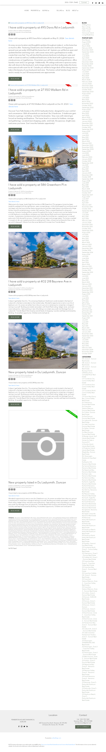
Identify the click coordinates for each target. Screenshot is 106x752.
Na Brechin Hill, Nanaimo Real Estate (20, 525)
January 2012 (86, 308)
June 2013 (85, 278)
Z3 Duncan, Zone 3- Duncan (44, 537)
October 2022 (86, 105)
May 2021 (85, 137)
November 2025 (87, 50)
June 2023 (85, 97)
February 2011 (86, 330)
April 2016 (85, 218)
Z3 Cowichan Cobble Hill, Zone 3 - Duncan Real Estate (41, 534)
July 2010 (85, 340)
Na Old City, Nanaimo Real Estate (16, 528)
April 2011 (85, 326)
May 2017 (85, 201)
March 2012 (86, 304)
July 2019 (85, 165)
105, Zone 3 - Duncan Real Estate (22, 517)
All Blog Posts (86, 25)
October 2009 (87, 353)
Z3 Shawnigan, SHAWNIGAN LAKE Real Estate (88, 642)
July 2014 (85, 256)
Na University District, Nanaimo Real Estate (24, 529)
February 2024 (87, 82)
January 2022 (87, 121)
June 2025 (85, 56)
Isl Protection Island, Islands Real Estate (35, 524)
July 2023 (85, 95)
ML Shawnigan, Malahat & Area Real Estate (89, 458)
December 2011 (87, 310)
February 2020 (87, 157)
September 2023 (88, 91)
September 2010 (87, 336)
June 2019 (85, 167)
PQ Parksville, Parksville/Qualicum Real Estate (89, 525)
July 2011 (85, 320)
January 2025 (87, 60)
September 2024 (88, 68)
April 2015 (85, 240)
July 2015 (85, 234)
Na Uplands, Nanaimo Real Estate (42, 529)
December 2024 (87, 62)
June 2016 (85, 215)
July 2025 (85, 54)
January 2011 (86, 332)
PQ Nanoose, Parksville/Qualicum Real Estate (89, 519)
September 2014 (87, 252)
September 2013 (87, 272)
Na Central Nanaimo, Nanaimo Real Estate (39, 525)
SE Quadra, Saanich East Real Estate (40, 532)
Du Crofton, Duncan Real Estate (21, 521)
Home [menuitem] (26, 10)
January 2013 (86, 286)
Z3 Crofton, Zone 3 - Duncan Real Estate (59, 536)
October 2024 (86, 66)
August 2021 (86, 131)
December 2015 (87, 224)
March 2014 (86, 264)
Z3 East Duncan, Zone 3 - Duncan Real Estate (40, 538)
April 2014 (85, 262)
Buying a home (65, 517)
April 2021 (85, 139)
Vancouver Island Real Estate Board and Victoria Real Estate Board (58, 744)
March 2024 (86, 79)
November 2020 (87, 147)
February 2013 (87, 284)
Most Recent (86, 40)
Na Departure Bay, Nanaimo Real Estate (58, 525)
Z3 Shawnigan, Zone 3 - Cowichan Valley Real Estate (24, 541)
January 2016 (86, 222)
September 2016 (87, 211)
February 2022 (87, 119)
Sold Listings (86, 31)
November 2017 (87, 191)
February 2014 (87, 266)
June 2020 (85, 155)
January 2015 (86, 246)
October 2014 (86, 250)
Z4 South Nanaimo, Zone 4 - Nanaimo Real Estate (19, 544)
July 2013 (85, 276)
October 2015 (86, 228)
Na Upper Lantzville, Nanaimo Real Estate (59, 529)
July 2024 (85, 72)
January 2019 (86, 173)
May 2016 (85, 216)
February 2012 (87, 306)
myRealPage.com (56, 738)
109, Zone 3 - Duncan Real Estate (54, 517)
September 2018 (87, 179)
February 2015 (87, 244)
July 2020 (85, 153)
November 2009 (87, 351)
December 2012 (87, 288)
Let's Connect (83, 727)
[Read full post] (43, 24)
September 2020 (88, 149)
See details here (13, 201)
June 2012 (85, 298)
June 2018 (85, 183)
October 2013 (86, 270)
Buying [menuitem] (45, 10)
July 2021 (85, 133)
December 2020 (87, 145)
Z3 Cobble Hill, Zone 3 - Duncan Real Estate (38, 533)
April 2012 (85, 302)
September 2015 (87, 230)
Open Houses (86, 29)
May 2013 (85, 280)
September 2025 (88, 52)
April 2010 (85, 345)
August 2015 (86, 232)
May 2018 (85, 185)
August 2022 (86, 109)
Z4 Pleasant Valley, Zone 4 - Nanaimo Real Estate (65, 542)
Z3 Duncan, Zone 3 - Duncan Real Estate (28, 537)
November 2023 (87, 87)
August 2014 (86, 254)
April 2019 (85, 171)
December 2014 (87, 248)
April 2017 (85, 203)
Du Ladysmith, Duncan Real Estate (22, 32)
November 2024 (87, 64)
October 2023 (86, 89)
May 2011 (85, 324)
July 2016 (85, 212)
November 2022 (87, 103)
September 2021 (87, 129)
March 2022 (86, 117)
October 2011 (86, 314)
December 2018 (87, 175)
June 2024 (85, 74)
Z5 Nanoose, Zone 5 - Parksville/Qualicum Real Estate (44, 544)
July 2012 (85, 296)
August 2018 (86, 181)
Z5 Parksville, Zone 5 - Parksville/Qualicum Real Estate (89, 690)
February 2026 (87, 48)
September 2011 (87, 316)
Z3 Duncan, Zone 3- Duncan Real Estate (61, 537)
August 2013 (86, 274)
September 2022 (88, 107)
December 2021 (87, 123)
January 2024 (87, 84)
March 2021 (86, 141)
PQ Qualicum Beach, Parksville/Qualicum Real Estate (89, 531)
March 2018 (86, 189)
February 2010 (87, 347)
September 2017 (87, 195)
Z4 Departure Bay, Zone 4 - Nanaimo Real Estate (42, 542)
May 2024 (85, 76)
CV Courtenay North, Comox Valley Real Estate (89, 392)
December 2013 (87, 268)
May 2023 (85, 99)
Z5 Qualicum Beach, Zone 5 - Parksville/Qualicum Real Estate (28, 545)
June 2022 (85, 111)
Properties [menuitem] (35, 10)
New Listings (86, 27)
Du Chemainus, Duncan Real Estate (49, 520)
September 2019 (87, 163)
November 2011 (87, 312)
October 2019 (86, 161)
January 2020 (87, 159)
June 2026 (85, 44)
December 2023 (87, 85)
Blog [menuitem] (68, 10)
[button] (92, 3)
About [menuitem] (74, 10)
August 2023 (86, 93)
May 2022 (85, 113)
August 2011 (86, 318)
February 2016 (87, 220)
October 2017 (86, 193)
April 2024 (85, 78)
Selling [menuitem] (59, 10)
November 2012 (87, 290)
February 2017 (86, 205)
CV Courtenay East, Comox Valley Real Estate (52, 519)
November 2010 (87, 334)
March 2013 (86, 282)
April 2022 (85, 115)
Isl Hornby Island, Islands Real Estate (16, 524)
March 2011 (85, 328)
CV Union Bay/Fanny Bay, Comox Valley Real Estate (29, 520)
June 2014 (85, 258)
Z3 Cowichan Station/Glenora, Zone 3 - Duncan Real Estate (35, 536)
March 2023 (86, 101)
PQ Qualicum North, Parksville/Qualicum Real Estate (89, 537)
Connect (84, 2)
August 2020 (86, 151)
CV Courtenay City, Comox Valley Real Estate (31, 519)
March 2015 (86, 242)
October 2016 (86, 209)
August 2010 (86, 338)
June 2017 (85, 199)
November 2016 (87, 207)
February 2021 (87, 143)
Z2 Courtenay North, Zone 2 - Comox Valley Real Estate (62, 532)
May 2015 (85, 238)
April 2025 (85, 58)
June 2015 (85, 236)
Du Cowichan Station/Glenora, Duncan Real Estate (88, 408)
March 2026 (86, 46)
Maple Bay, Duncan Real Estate (51, 524)
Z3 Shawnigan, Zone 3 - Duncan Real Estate (47, 541)
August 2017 (86, 197)
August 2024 (86, 70)
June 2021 (85, 135)
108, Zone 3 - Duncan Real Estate (38, 517)
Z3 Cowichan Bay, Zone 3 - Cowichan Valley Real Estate (61, 533)
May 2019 (85, 169)
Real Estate (29, 532)
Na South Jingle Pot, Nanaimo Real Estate (53, 528)
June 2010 (85, 342)
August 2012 (86, 294)
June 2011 (85, 322)
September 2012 (87, 292)
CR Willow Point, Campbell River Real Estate (89, 375)
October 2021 (86, 127)
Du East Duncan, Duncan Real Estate (37, 521)
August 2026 (86, 42)
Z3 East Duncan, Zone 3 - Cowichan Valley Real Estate (89, 615)
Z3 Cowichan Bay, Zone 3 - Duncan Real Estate (89, 569)
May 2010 (85, 343)
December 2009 (87, 349)
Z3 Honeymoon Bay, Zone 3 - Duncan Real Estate (63, 538)
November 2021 (87, 125)
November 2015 (87, 226)
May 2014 (85, 260)
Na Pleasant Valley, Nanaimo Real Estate (33, 528)
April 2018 (85, 187)
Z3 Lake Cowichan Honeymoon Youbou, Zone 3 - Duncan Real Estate (43, 540)
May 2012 (85, 300)
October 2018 (86, 177)
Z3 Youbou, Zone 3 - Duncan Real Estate (21, 542)
